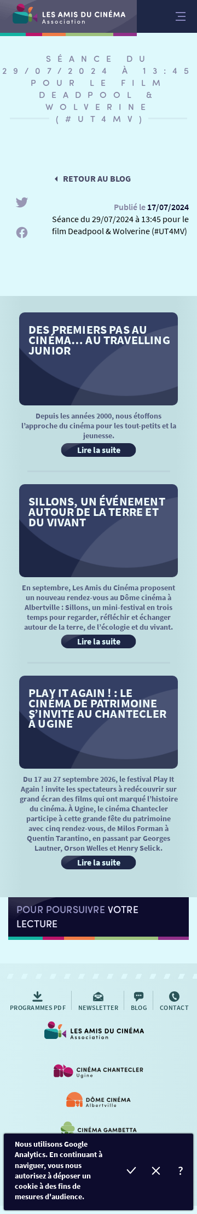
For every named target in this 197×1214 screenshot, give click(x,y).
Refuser (156, 1172)
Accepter (131, 1172)
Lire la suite (98, 449)
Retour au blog (97, 178)
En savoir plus (181, 1172)
